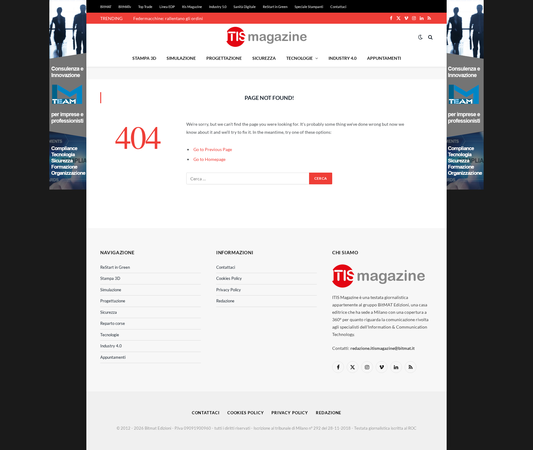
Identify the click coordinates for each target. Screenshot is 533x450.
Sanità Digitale (244, 7)
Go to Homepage (209, 159)
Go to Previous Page (212, 149)
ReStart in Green (275, 7)
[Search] (430, 37)
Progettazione (224, 58)
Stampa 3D (144, 58)
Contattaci (338, 7)
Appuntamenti (384, 58)
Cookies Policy (229, 278)
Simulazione (181, 58)
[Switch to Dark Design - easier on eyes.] (420, 37)
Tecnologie (299, 58)
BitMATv (124, 7)
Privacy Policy (228, 289)
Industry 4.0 (342, 58)
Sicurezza (264, 58)
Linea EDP (167, 7)
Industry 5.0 (217, 7)
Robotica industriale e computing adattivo (173, 18)
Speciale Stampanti (309, 7)
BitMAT (105, 7)
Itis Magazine (192, 7)
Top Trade (145, 7)
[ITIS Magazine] (266, 37)
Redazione (225, 300)
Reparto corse (112, 323)
